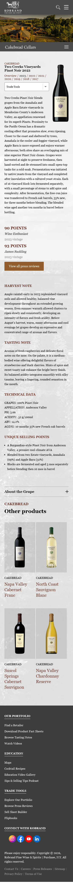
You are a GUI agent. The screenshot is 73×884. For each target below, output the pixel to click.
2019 (17, 79)
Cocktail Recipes (14, 768)
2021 (41, 75)
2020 (7, 79)
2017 (35, 79)
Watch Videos (13, 743)
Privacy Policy (13, 874)
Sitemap (60, 869)
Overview (10, 75)
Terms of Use (33, 874)
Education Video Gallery (19, 774)
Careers (26, 869)
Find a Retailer (13, 725)
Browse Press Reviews (18, 806)
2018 (26, 79)
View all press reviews (24, 266)
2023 (22, 75)
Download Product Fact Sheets (23, 731)
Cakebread (11, 63)
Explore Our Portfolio (18, 800)
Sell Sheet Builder (15, 812)
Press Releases (42, 869)
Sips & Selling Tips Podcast (21, 780)
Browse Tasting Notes (18, 737)
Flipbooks (10, 818)
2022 (32, 75)
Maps (7, 762)
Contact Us (11, 869)
